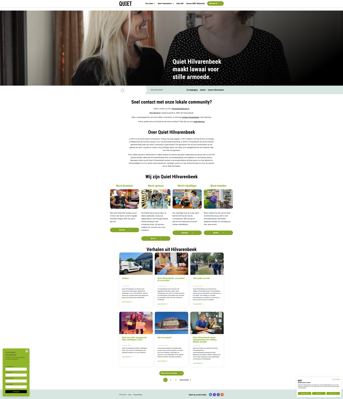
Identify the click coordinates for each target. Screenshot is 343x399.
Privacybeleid (336, 379)
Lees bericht (126, 302)
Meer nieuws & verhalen (169, 373)
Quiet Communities (165, 3)
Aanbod (202, 90)
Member (216, 233)
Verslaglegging (192, 90)
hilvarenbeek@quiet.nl (180, 109)
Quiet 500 (179, 3)
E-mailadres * (10, 366)
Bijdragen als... (214, 3)
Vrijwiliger (184, 233)
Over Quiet (149, 3)
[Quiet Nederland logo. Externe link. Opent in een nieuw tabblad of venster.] (300, 380)
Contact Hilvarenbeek (216, 90)
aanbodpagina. (199, 121)
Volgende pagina (184, 380)
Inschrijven (16, 391)
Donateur (122, 230)
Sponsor (153, 238)
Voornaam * (9, 372)
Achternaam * (10, 378)
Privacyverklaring (138, 394)
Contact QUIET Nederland (195, 3)
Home (129, 394)
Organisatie (9, 384)
